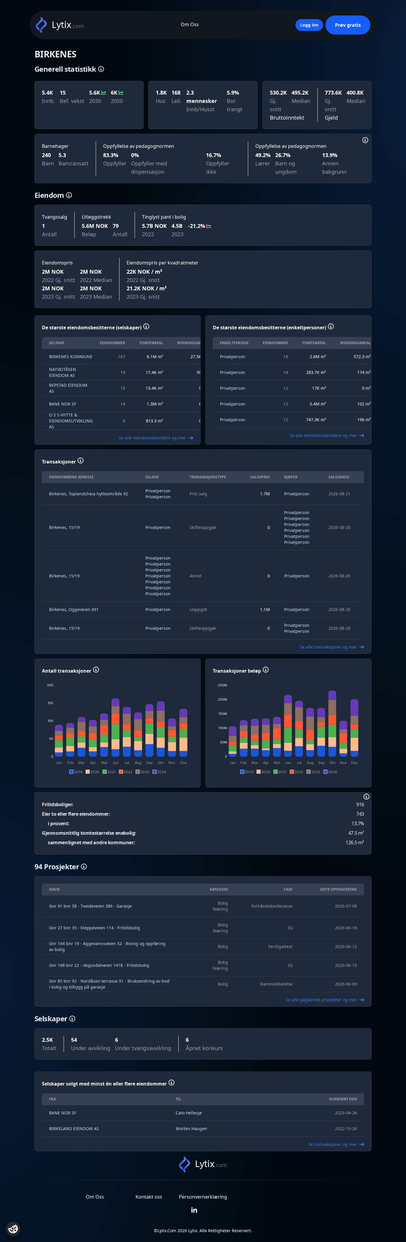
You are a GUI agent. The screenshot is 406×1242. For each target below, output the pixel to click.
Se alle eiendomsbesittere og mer (152, 438)
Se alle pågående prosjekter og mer (321, 1000)
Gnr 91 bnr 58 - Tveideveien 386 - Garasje (90, 906)
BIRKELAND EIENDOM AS (74, 1128)
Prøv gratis (348, 25)
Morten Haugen (191, 1128)
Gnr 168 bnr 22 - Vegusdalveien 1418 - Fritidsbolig (99, 965)
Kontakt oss (149, 1197)
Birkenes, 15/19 (64, 527)
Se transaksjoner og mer (332, 1144)
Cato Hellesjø (189, 1113)
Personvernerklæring (203, 1197)
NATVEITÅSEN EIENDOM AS (62, 372)
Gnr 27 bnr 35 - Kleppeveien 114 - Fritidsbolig (94, 928)
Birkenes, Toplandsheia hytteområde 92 (88, 494)
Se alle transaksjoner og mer (328, 647)
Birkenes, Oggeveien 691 (74, 609)
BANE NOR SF (62, 404)
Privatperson (232, 356)
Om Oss (190, 24)
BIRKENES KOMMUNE (70, 356)
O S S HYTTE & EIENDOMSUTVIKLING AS (71, 421)
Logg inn (309, 25)
